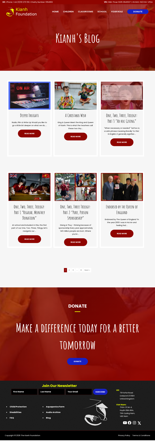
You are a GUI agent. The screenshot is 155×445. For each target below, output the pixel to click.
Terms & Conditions (141, 435)
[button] (138, 11)
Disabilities (15, 412)
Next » (87, 270)
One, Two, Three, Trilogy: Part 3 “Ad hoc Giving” (122, 118)
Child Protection (18, 406)
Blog (48, 417)
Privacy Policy (124, 435)
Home (55, 11)
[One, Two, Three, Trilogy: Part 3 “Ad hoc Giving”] (122, 95)
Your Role (117, 11)
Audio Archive (53, 412)
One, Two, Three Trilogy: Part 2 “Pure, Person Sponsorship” (75, 212)
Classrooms (85, 11)
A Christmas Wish (75, 115)
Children (68, 11)
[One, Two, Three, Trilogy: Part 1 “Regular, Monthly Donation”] (29, 186)
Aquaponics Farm (55, 406)
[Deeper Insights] (29, 95)
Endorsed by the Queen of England (122, 209)
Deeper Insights (29, 115)
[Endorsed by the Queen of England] (122, 186)
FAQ (12, 417)
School (102, 11)
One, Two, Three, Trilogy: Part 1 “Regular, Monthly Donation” (29, 212)
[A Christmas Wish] (76, 95)
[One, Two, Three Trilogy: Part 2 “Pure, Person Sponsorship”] (76, 186)
